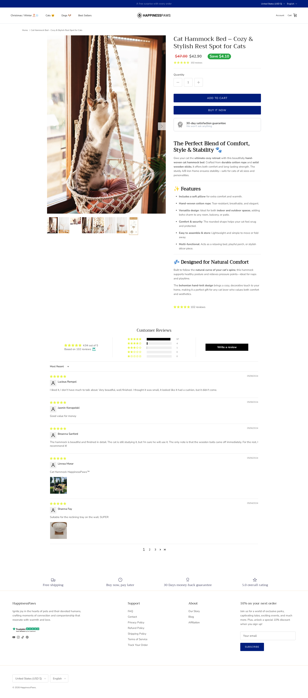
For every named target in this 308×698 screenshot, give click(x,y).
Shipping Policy (137, 633)
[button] (182, 307)
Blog (191, 617)
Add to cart (217, 98)
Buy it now (217, 110)
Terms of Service (137, 639)
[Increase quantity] (198, 82)
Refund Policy (136, 628)
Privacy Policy (136, 622)
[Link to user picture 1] (58, 485)
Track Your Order (138, 645)
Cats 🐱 (50, 15)
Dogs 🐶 (66, 15)
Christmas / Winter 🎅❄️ (24, 15)
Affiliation (194, 622)
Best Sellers (85, 15)
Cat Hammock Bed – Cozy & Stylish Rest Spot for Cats (56, 30)
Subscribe (252, 647)
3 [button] (155, 549)
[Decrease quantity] (178, 82)
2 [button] (149, 549)
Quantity (179, 74)
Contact (132, 617)
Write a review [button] (227, 347)
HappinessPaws (28, 687)
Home (25, 30)
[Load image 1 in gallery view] (106, 124)
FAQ (130, 611)
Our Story (194, 611)
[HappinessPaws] (154, 15)
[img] (58, 376)
